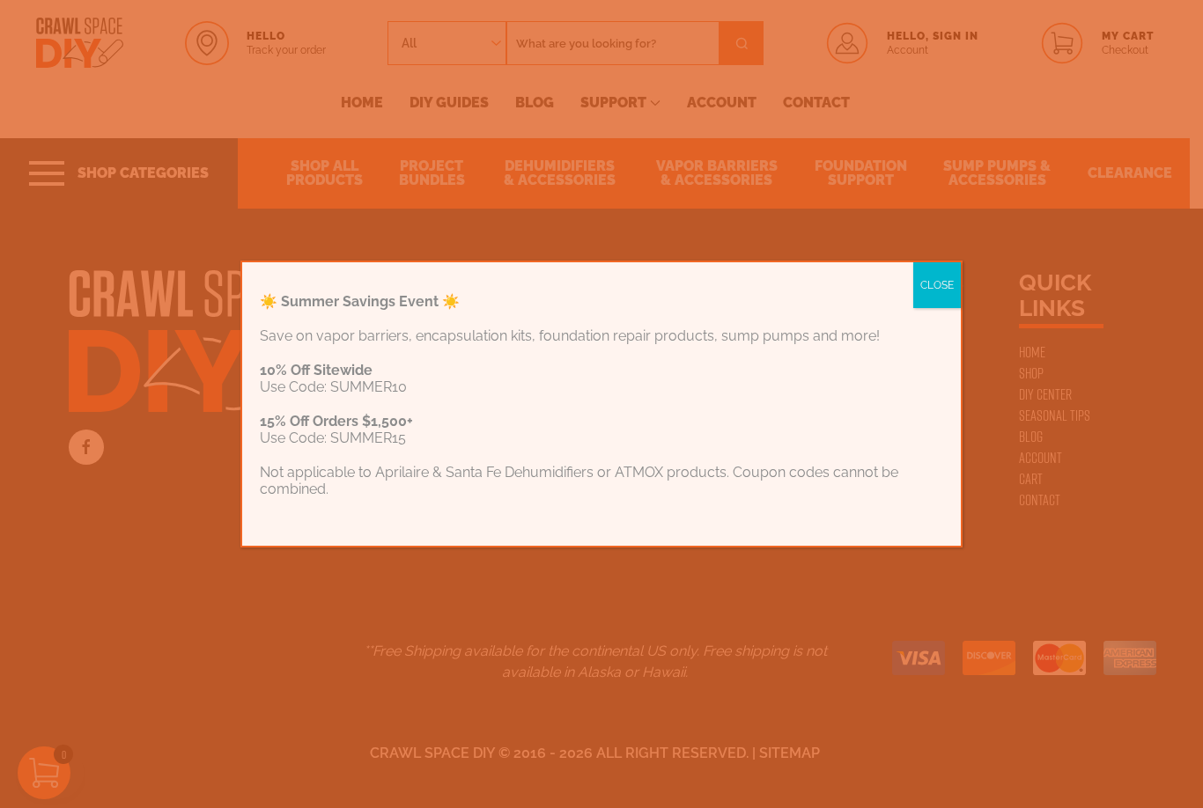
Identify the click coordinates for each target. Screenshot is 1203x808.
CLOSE (937, 285)
